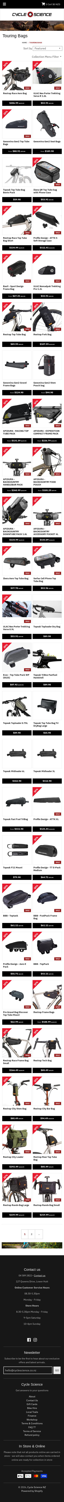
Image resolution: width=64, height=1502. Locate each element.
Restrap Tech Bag (42, 1060)
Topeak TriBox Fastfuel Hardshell (45, 676)
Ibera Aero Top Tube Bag (15, 578)
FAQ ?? (32, 1427)
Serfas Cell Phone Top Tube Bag (44, 580)
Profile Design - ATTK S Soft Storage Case (45, 239)
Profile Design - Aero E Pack (14, 965)
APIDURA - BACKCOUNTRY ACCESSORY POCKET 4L (45, 531)
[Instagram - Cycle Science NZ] (35, 1340)
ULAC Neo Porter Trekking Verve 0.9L (16, 628)
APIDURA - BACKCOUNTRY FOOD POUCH (44, 482)
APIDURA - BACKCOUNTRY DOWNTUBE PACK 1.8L (15, 531)
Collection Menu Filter (45, 56)
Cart (53, 4)
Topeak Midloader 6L (14, 771)
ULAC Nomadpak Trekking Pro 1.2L (47, 287)
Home (24, 43)
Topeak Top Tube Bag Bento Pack (14, 191)
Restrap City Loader (13, 1157)
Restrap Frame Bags (43, 1012)
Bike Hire (32, 1408)
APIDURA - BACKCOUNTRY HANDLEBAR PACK (13, 482)
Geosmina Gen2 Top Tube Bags (16, 143)
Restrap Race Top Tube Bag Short (15, 239)
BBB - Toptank (10, 915)
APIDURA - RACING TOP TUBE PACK (16, 432)
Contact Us (32, 1400)
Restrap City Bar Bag (44, 1108)
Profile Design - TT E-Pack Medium (47, 869)
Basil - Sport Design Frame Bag (13, 287)
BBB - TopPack (41, 964)
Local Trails (32, 1412)
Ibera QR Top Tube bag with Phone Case (45, 191)
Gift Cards (32, 1404)
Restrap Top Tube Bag (14, 334)
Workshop (32, 1419)
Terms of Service (32, 1431)
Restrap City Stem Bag (14, 1108)
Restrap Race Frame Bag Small (16, 1062)
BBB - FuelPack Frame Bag (45, 917)
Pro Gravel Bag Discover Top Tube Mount (15, 1013)
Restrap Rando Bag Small (46, 1205)
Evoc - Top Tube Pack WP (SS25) (16, 676)
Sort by (27, 48)
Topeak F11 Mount (12, 867)
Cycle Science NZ (36, 1487)
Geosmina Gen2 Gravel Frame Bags (15, 384)
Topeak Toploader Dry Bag (46, 626)
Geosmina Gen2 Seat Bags (47, 141)
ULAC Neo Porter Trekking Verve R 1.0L (46, 95)
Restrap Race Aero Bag (15, 93)
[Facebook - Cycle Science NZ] (29, 1340)
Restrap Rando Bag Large (16, 1205)
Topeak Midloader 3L (44, 771)
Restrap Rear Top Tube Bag (45, 1158)
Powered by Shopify (32, 1490)
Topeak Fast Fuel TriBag (15, 819)
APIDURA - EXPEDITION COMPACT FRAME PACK (46, 432)
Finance (32, 1415)
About (32, 1396)
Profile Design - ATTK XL (46, 819)
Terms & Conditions (32, 1423)
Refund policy (32, 1434)
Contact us (39, 1275)
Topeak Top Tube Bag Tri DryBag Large (46, 724)
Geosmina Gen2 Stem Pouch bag (44, 384)
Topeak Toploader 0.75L (15, 723)
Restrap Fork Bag (42, 334)
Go (57, 1370)
